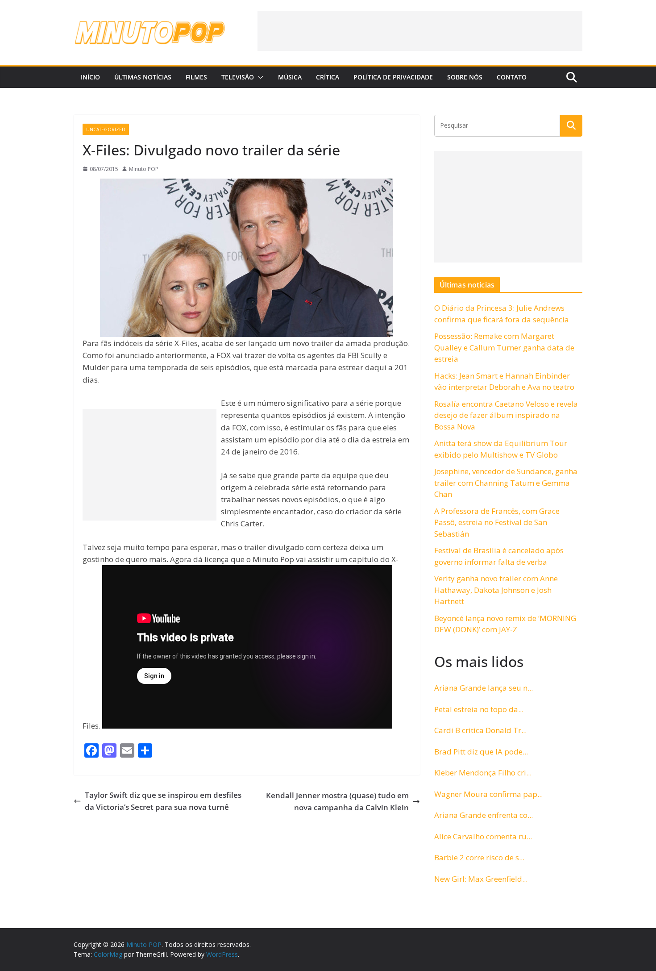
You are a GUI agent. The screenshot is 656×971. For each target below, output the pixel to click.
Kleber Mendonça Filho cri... (482, 772)
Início (90, 77)
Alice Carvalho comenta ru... (483, 836)
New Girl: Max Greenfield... (480, 879)
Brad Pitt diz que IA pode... (481, 751)
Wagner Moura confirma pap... (488, 794)
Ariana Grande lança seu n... (483, 688)
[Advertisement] (419, 31)
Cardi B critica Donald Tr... (480, 730)
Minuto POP (143, 169)
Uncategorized (105, 129)
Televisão (237, 77)
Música (290, 77)
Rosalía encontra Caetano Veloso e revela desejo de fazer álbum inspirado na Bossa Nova (506, 415)
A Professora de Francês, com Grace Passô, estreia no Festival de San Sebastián (497, 522)
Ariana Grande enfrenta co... (483, 815)
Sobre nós (464, 77)
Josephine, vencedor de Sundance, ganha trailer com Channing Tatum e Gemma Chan (505, 482)
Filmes (196, 77)
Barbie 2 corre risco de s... (479, 857)
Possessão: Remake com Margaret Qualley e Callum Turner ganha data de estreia (504, 347)
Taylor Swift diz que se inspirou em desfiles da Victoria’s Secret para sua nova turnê (163, 801)
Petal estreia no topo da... (478, 709)
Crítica (327, 77)
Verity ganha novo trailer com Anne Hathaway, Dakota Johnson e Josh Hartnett (496, 589)
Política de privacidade (393, 77)
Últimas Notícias (142, 77)
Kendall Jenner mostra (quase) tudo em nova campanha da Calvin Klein (337, 801)
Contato (512, 77)
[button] (259, 77)
